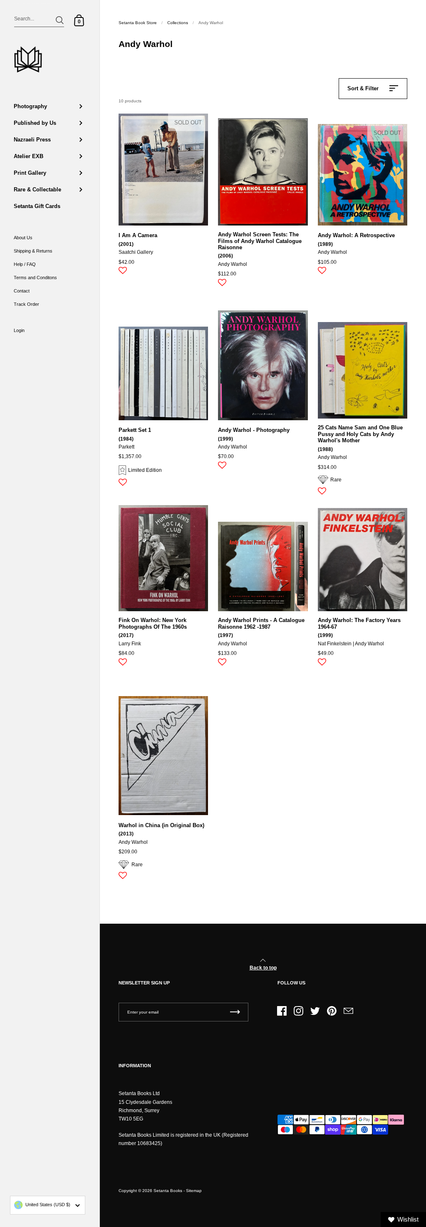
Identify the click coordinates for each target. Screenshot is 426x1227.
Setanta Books (168, 1190)
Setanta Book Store (138, 22)
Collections (177, 22)
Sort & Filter (363, 88)
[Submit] (59, 20)
